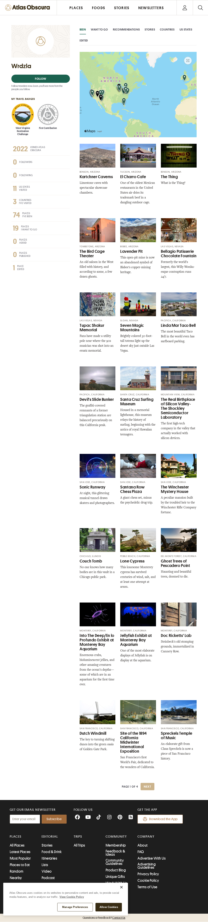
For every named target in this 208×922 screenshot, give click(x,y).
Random (17, 871)
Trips (78, 836)
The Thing (169, 177)
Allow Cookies (109, 907)
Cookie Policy (148, 880)
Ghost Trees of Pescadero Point (175, 563)
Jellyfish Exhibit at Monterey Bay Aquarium (136, 640)
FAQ (141, 851)
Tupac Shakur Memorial (92, 327)
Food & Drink (52, 851)
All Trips (79, 845)
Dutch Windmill (93, 733)
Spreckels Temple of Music (176, 735)
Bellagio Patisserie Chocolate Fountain (178, 253)
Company (146, 836)
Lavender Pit (131, 251)
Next (147, 786)
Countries (167, 29)
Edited (84, 40)
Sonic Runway (93, 487)
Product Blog (116, 870)
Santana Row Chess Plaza (132, 489)
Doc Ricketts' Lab (176, 635)
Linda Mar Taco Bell (178, 325)
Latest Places (20, 851)
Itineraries (49, 858)
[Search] (200, 7)
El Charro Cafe (133, 177)
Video (47, 871)
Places (16, 836)
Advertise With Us (152, 858)
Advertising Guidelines (147, 866)
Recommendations (126, 29)
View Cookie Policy (72, 896)
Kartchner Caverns (96, 177)
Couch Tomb (91, 561)
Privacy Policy (148, 874)
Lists (45, 864)
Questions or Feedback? (104, 917)
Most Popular (20, 858)
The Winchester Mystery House (175, 489)
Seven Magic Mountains (132, 327)
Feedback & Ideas (115, 853)
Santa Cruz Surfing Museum (136, 401)
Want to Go (99, 29)
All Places (17, 845)
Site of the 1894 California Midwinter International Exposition (133, 742)
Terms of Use (147, 887)
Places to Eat (20, 864)
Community (116, 836)
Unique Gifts (115, 876)
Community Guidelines (115, 862)
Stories (150, 29)
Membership (116, 845)
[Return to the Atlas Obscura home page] (28, 7)
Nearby (16, 877)
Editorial (50, 836)
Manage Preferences (75, 907)
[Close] (121, 887)
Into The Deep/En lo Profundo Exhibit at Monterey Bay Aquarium (97, 642)
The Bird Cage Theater (92, 253)
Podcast (48, 877)
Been (83, 29)
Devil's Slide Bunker (97, 399)
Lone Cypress (132, 561)
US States (186, 29)
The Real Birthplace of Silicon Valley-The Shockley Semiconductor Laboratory (178, 408)
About (142, 845)
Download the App (163, 819)
